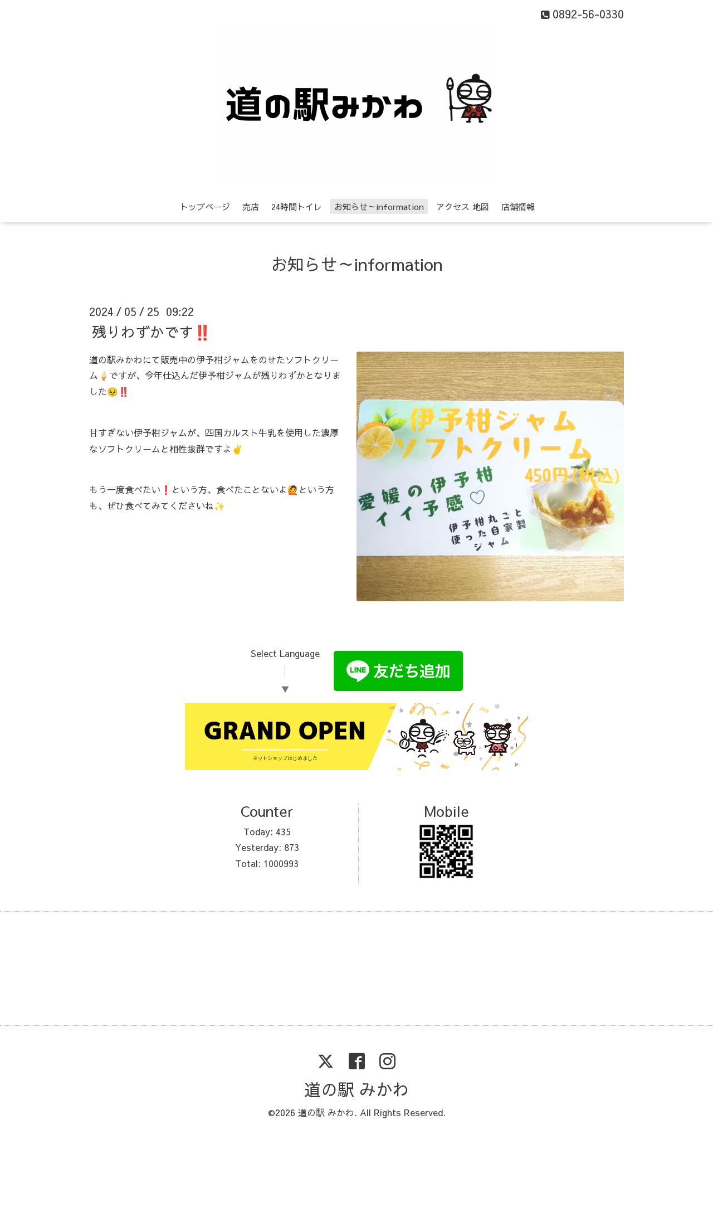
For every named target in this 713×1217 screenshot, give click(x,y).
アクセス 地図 (462, 206)
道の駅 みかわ (356, 1089)
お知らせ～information (379, 206)
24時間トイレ (296, 206)
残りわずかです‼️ (151, 331)
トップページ (205, 206)
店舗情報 (518, 206)
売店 (250, 206)
